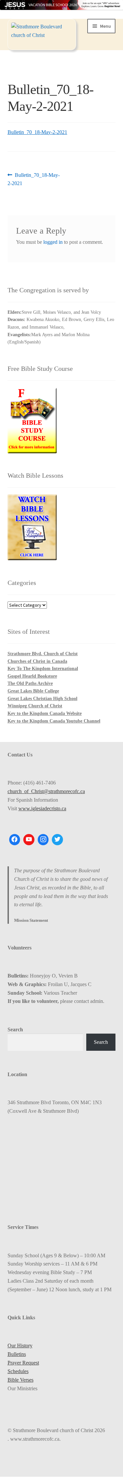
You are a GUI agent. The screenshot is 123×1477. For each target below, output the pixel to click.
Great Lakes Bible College (33, 691)
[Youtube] (29, 839)
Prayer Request (23, 1362)
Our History (20, 1345)
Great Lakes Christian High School (42, 698)
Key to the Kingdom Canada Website (45, 713)
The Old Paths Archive (30, 683)
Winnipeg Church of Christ (35, 705)
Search (15, 1029)
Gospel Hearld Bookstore (32, 676)
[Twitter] (57, 839)
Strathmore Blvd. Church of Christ (43, 653)
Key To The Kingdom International (43, 668)
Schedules (18, 1371)
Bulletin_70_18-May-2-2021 (37, 132)
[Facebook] (15, 839)
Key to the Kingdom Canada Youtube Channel (54, 721)
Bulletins (17, 1354)
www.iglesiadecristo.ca (42, 808)
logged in (53, 242)
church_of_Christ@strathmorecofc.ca (46, 791)
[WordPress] (43, 839)
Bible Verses (20, 1380)
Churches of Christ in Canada (37, 661)
